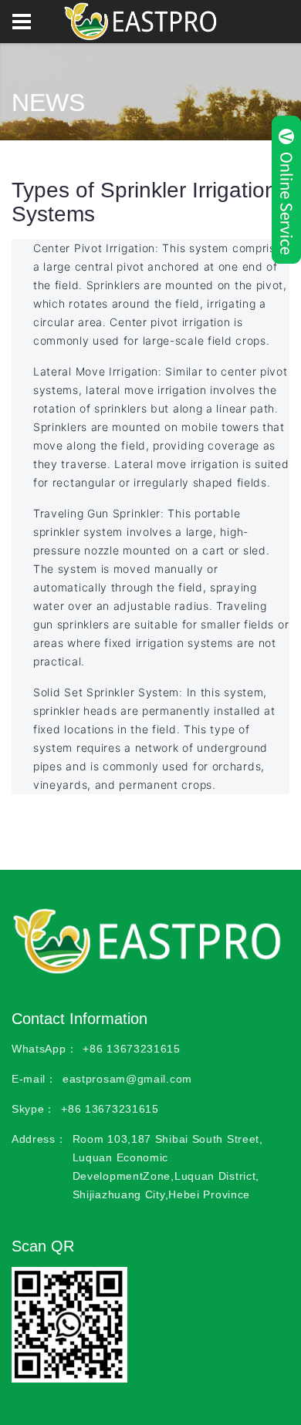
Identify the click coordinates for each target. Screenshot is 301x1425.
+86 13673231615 (132, 1049)
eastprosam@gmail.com (127, 1079)
